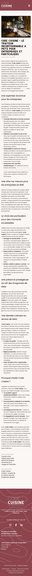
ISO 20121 (23, 88)
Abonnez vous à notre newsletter (11, 536)
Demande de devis (23, 569)
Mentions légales (23, 565)
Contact (13, 569)
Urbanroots (4, 547)
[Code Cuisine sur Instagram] (10, 525)
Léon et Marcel (5, 545)
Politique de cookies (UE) (16, 573)
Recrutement (6, 569)
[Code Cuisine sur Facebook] (16, 525)
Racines (3, 549)
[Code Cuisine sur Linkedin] (21, 525)
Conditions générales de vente (15, 571)
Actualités (12, 57)
